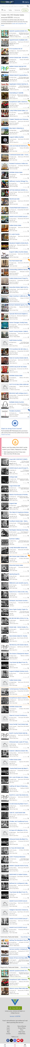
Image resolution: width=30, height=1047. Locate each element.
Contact (8, 1033)
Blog (8, 1031)
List (15, 1046)
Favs (4, 10)
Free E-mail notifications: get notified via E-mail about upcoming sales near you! (15, 1021)
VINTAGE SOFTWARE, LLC (19, 1011)
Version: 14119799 (15, 1016)
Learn (8, 1028)
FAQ (8, 1026)
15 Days (25, 10)
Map (5, 1046)
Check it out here (5, 434)
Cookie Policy (21, 1033)
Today (10, 10)
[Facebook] (7, 1040)
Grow (8, 1030)
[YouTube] (18, 1040)
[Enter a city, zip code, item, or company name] (28, 6)
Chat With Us (16, 1008)
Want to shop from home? (11, 428)
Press (21, 1030)
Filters (25, 1046)
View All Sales (24, 937)
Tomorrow (17, 10)
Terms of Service (22, 1026)
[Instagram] (14, 1040)
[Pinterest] (21, 1040)
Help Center (22, 1031)
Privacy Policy (21, 1028)
